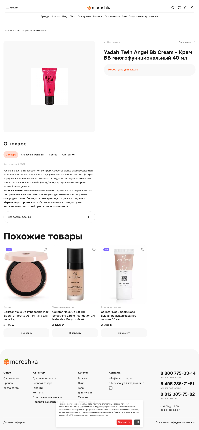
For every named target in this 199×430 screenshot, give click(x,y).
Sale (124, 16)
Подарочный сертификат (48, 402)
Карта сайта (11, 388)
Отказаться (124, 422)
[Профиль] (192, 7)
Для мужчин (84, 16)
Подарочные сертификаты (143, 16)
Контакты (38, 392)
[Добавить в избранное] (45, 250)
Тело (72, 16)
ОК (137, 422)
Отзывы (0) (68, 154)
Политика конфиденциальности (176, 422)
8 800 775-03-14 (178, 373)
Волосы (55, 16)
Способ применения (32, 154)
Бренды (45, 16)
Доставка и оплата (44, 378)
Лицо (65, 16)
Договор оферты (14, 422)
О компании (11, 378)
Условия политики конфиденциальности (89, 415)
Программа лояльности (47, 397)
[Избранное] (179, 7)
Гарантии (38, 388)
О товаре (11, 154)
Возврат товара (42, 383)
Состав (53, 154)
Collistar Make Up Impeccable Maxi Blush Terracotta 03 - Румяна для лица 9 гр (26, 315)
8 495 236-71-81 (177, 383)
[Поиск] (173, 7)
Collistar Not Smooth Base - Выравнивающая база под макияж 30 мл (119, 315)
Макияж (97, 16)
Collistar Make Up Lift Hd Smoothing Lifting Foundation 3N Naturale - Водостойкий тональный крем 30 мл (73, 315)
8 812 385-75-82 (178, 394)
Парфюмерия (112, 16)
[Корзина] (185, 7)
